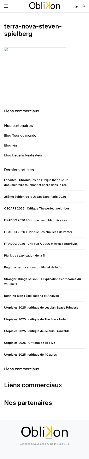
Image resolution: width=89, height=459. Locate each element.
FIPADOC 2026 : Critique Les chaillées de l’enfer (38, 232)
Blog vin (10, 145)
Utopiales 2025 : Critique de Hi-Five (29, 342)
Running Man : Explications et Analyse (31, 295)
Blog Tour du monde (20, 135)
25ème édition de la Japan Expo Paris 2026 (35, 196)
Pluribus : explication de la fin (25, 255)
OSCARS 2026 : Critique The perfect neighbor (36, 208)
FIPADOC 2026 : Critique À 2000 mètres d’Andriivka (41, 243)
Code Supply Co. (60, 443)
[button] (6, 6)
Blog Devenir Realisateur (23, 155)
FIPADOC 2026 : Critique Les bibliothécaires (35, 220)
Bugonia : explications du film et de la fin (33, 267)
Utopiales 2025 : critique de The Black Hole (35, 319)
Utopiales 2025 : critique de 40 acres (30, 354)
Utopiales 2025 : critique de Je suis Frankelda (37, 331)
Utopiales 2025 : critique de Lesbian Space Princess (41, 307)
